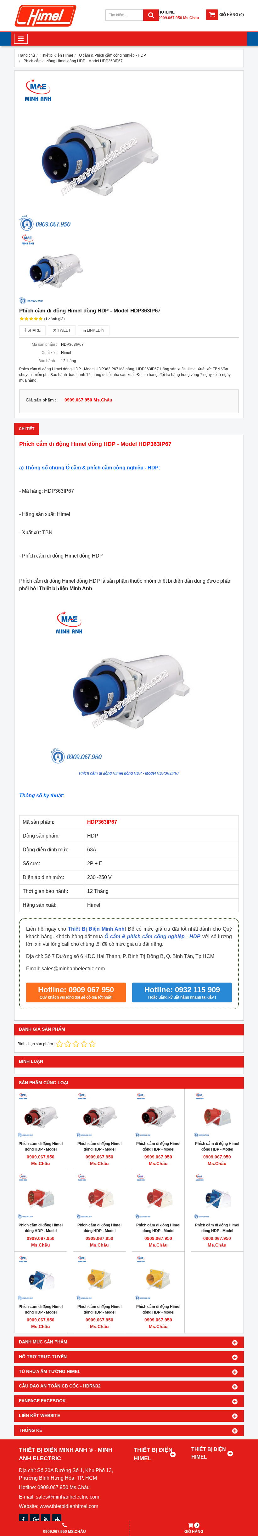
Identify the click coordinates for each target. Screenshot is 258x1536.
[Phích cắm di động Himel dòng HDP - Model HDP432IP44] (99, 1196)
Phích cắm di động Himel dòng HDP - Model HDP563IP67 (99, 1149)
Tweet (63, 330)
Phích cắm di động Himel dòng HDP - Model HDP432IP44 (99, 1231)
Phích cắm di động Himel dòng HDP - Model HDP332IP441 (99, 1312)
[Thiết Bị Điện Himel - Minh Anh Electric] (45, 27)
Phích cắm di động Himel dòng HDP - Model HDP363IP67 (129, 773)
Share (33, 330)
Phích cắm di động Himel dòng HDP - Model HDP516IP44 (41, 1231)
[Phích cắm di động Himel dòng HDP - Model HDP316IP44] (41, 1278)
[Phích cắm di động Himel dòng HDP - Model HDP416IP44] (158, 1196)
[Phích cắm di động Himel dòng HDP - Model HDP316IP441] (158, 1278)
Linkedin (95, 330)
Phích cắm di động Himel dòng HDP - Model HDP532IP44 (217, 1149)
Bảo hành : (47, 361)
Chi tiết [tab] (26, 429)
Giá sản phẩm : (41, 400)
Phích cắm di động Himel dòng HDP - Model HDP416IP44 (158, 1231)
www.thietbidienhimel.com (69, 1506)
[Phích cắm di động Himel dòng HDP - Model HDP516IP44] (41, 1196)
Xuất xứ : (49, 352)
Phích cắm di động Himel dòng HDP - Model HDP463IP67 (158, 1149)
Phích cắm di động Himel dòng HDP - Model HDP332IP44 (217, 1231)
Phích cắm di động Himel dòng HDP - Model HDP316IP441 (158, 1312)
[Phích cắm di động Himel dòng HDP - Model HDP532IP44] (217, 1115)
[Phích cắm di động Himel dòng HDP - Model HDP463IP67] (158, 1115)
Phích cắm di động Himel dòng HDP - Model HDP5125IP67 (41, 1149)
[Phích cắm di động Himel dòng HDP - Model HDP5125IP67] (41, 1115)
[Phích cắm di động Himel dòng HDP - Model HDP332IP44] (217, 1196)
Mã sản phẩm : (44, 344)
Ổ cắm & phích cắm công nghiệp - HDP (152, 936)
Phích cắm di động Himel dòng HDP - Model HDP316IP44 (41, 1312)
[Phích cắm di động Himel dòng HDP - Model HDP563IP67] (99, 1115)
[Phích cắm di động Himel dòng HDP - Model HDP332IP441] (99, 1278)
